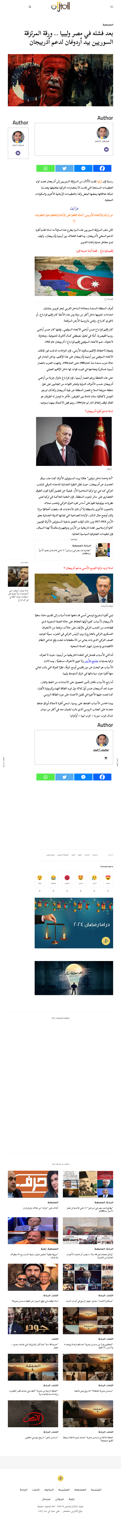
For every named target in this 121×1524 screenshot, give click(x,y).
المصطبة (108, 25)
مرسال (46, 1499)
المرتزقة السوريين (63, 855)
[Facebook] (102, 168)
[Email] (106, 149)
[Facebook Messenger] (83, 168)
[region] (74, 978)
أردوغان (86, 855)
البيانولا (49, 1490)
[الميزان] (60, 7)
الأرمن (73, 855)
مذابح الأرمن (91, 661)
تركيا (99, 181)
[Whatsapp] (45, 168)
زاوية (43, 1249)
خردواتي (59, 1499)
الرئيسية (96, 1490)
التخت (110, 1296)
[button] (74, 978)
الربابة (87, 546)
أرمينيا (80, 855)
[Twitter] (64, 168)
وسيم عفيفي (50, 855)
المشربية (64, 1490)
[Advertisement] (74, 815)
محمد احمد (18, 145)
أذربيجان (95, 855)
